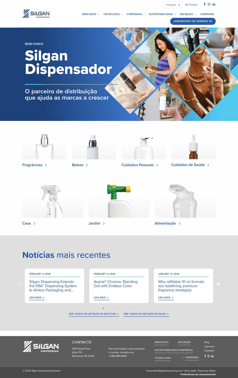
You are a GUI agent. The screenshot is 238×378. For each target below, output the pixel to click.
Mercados (89, 14)
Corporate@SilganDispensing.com (164, 370)
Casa (26, 223)
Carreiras (207, 14)
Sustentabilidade (161, 14)
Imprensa (209, 346)
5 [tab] (124, 308)
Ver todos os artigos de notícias (92, 313)
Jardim (94, 223)
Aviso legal (190, 370)
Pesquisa (193, 4)
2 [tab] (108, 308)
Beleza (77, 165)
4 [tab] (119, 308)
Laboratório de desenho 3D (193, 21)
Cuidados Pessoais (138, 165)
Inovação (186, 14)
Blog (206, 342)
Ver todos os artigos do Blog (144, 313)
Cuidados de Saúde (188, 165)
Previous (19, 284)
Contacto (209, 350)
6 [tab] (129, 308)
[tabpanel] (54, 286)
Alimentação (165, 223)
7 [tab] (134, 308)
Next (218, 284)
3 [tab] (114, 308)
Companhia (134, 14)
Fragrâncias (32, 165)
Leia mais (35, 297)
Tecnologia (111, 14)
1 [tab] (103, 308)
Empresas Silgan (207, 370)
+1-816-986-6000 (118, 356)
